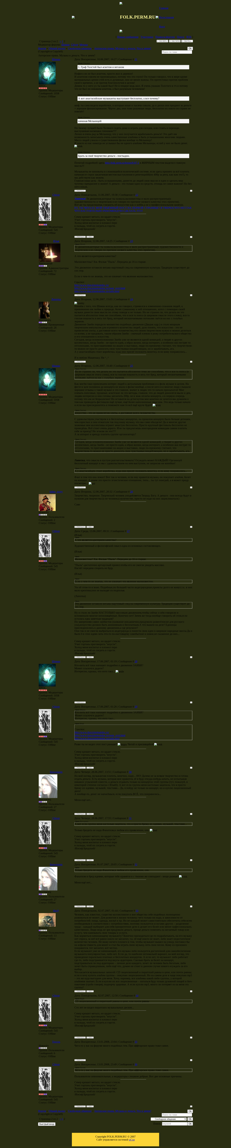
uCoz (132, 1139)
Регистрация (166, 17)
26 (131, 491)
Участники (147, 36)
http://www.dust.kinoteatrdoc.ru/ (91, 285)
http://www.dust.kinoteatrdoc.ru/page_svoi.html (99, 288)
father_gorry (56, 491)
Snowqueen (56, 772)
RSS (189, 36)
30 (130, 772)
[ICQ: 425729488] (90, 991)
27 (128, 531)
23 (131, 241)
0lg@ (56, 910)
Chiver (74, 44)
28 (136, 661)
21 (136, 59)
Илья (56, 241)
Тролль (56, 1041)
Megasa (83, 44)
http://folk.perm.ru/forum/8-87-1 (122, 162)
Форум (42, 48)
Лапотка (56, 299)
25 (131, 365)
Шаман (65, 44)
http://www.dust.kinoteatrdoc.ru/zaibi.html (96, 291)
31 (130, 818)
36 (136, 1064)
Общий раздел (57, 48)
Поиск (180, 36)
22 (136, 194)
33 (137, 910)
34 (137, 995)
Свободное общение (79, 48)
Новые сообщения (127, 36)
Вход (162, 26)
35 (136, 1041)
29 (136, 706)
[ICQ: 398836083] (90, 814)
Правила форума (165, 36)
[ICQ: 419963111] (90, 237)
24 (131, 299)
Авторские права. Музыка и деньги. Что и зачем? (122, 48)
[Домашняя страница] (90, 527)
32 (136, 864)
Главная (163, 8)
